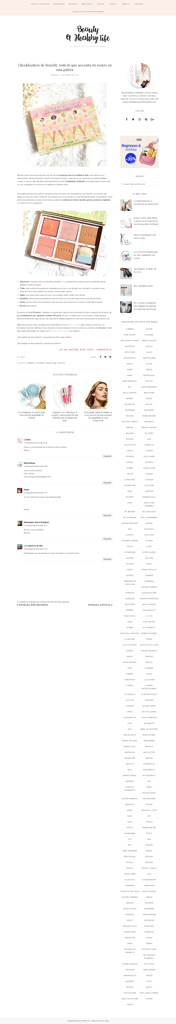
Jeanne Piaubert (149, 633)
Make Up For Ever (149, 729)
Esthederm (129, 552)
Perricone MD (149, 827)
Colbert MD (130, 485)
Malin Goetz (130, 735)
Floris (149, 564)
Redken (149, 845)
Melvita (130, 764)
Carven (149, 450)
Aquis (149, 352)
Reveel (149, 851)
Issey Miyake (149, 622)
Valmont (129, 981)
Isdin (129, 622)
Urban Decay (130, 975)
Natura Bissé (149, 793)
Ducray (149, 523)
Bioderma (130, 410)
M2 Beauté (149, 723)
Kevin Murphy (130, 662)
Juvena (130, 650)
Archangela (130, 358)
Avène (130, 369)
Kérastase (130, 679)
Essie (149, 546)
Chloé (130, 474)
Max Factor (149, 752)
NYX (149, 781)
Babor (149, 369)
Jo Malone (130, 639)
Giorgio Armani (149, 587)
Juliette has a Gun (149, 645)
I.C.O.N (149, 616)
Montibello (149, 769)
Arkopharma (149, 358)
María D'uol (130, 746)
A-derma (130, 329)
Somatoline (130, 932)
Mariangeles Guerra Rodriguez (36, 522)
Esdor (130, 546)
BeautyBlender (149, 387)
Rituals (130, 862)
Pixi (130, 839)
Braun (130, 427)
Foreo (130, 569)
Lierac (130, 712)
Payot (130, 827)
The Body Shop (149, 949)
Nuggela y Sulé (149, 810)
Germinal (149, 581)
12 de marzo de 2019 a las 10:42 (35, 443)
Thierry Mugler (130, 964)
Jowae (149, 639)
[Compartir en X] (105, 357)
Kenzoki (149, 656)
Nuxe (129, 816)
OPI (149, 816)
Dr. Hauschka (149, 511)
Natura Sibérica (130, 798)
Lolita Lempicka (149, 717)
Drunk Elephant (130, 523)
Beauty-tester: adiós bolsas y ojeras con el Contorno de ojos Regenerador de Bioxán (146, 221)
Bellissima (149, 392)
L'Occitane (149, 679)
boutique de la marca (59, 331)
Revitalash (129, 856)
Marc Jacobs (149, 735)
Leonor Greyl (149, 706)
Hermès (130, 610)
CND (149, 439)
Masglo (149, 746)
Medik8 (149, 758)
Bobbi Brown (149, 416)
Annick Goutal (149, 340)
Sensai (149, 897)
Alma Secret (130, 335)
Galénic (130, 575)
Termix (149, 943)
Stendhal (149, 932)
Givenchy (129, 593)
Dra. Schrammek (149, 517)
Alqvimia (149, 335)
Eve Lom (149, 558)
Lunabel (27, 439)
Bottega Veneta (130, 421)
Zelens (149, 998)
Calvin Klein (130, 445)
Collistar (149, 485)
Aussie (149, 364)
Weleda (130, 987)
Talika (149, 937)
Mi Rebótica (149, 764)
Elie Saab (149, 535)
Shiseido (129, 914)
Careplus (149, 445)
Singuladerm (149, 914)
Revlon (149, 856)
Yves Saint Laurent (149, 993)
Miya (130, 769)
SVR (149, 874)
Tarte (130, 943)
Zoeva (130, 1004)
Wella (149, 987)
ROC (130, 845)
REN (149, 839)
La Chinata (130, 694)
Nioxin (149, 804)
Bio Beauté (130, 404)
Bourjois (149, 421)
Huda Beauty (149, 610)
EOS (130, 529)
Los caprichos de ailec (33, 546)
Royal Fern (129, 874)
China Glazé (149, 468)
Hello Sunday (149, 604)
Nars (149, 787)
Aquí (64, 282)
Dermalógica (149, 497)
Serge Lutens (130, 908)
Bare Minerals (130, 381)
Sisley (130, 920)
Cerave (129, 462)
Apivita (149, 346)
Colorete (40, 363)
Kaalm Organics (149, 650)
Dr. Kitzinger (130, 517)
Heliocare (130, 604)
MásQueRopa (29, 463)
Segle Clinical (149, 891)
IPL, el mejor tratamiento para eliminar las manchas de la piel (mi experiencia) (145, 306)
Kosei (149, 674)
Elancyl (130, 535)
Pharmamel (130, 833)
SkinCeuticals (130, 926)
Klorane (149, 668)
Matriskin (130, 752)
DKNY (129, 491)
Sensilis (130, 903)
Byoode (130, 439)
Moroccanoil (130, 775)
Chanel (129, 468)
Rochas (149, 862)
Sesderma (149, 908)
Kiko (130, 668)
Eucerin (130, 558)
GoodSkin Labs (149, 593)
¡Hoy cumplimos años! (143, 286)
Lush (129, 723)
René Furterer (130, 851)
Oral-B (149, 822)
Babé (130, 375)
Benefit (31, 363)
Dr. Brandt (129, 511)
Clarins (149, 474)
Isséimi (130, 627)
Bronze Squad (74, 325)
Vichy (149, 981)
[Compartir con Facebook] (100, 357)
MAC (130, 729)
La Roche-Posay (149, 694)
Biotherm (149, 410)
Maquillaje (51, 363)
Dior (130, 503)
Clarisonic (129, 479)
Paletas (61, 363)
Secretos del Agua (129, 891)
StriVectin (130, 937)
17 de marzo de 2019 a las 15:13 (35, 525)
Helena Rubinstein (149, 598)
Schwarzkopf (149, 880)
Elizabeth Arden (130, 540)
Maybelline (129, 758)
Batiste (149, 381)
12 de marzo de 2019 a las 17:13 (35, 493)
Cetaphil (149, 462)
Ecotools (149, 529)
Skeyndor (149, 920)
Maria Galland (130, 740)
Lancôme (149, 700)
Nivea (130, 810)
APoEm (149, 329)
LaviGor (130, 706)
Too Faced (149, 964)
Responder (107, 456)
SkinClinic (149, 926)
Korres (130, 674)
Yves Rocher (130, 993)
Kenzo (130, 656)
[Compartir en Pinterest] (110, 357)
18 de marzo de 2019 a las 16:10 (35, 549)
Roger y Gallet (149, 868)
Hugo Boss (130, 616)
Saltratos (130, 880)
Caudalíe (129, 456)
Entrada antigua (99, 605)
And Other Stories (129, 340)
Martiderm (149, 740)
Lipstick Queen (149, 712)
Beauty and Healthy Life (82, 1021)
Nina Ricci (130, 804)
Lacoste (130, 700)
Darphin (149, 491)
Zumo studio (104, 1021)
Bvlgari (130, 433)
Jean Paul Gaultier (129, 633)
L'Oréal (129, 685)
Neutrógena (149, 798)
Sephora (149, 903)
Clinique (149, 479)
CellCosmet (149, 456)
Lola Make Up (130, 717)
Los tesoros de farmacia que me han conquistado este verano (146, 255)
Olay (130, 822)
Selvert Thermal (129, 897)
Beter (149, 398)
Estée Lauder (149, 552)
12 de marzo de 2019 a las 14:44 (35, 466)
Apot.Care (130, 352)
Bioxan (129, 416)
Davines (130, 497)
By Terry (149, 433)
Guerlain (129, 598)
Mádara (130, 781)
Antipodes (130, 346)
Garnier (149, 575)
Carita (130, 450)
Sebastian (149, 885)
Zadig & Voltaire (129, 998)
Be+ (130, 387)
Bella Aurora (130, 392)
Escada (149, 540)
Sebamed (129, 885)
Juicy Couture (130, 645)
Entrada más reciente (33, 605)
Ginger (26, 489)
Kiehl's (149, 662)
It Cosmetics (149, 627)
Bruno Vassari (149, 427)
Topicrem (130, 970)
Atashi (130, 364)
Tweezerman (149, 970)
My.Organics (149, 775)
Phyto (149, 833)
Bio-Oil (149, 404)
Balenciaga (149, 375)
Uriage (149, 975)
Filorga (130, 564)
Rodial (130, 868)
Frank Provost (149, 569)
